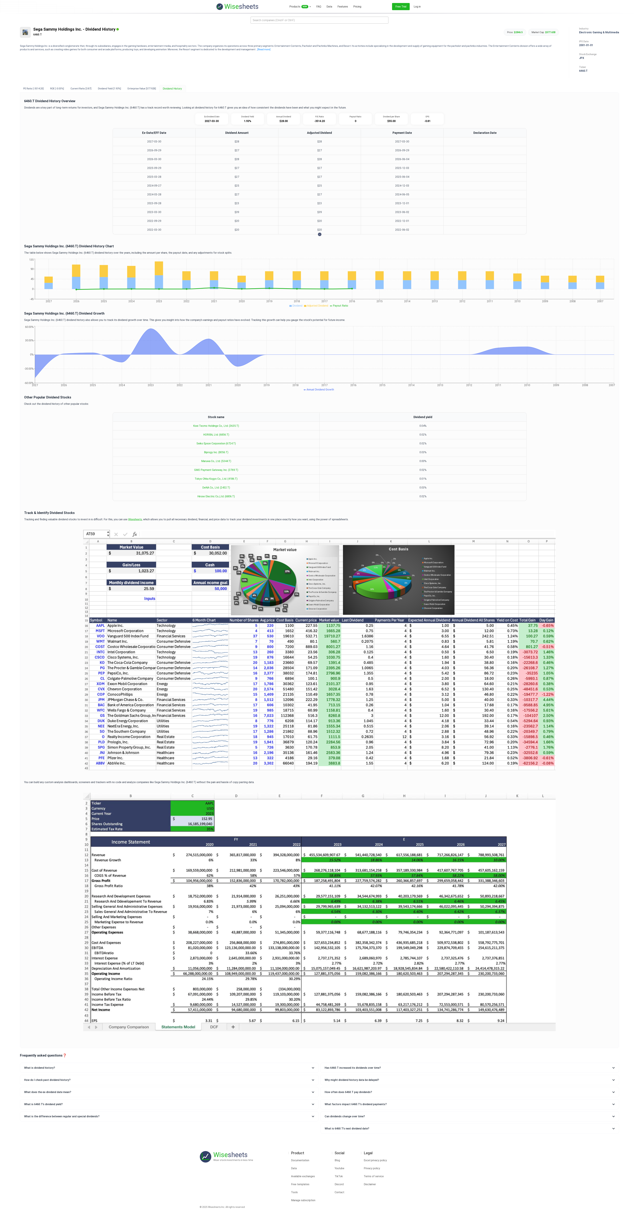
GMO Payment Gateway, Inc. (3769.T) (216, 470)
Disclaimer (370, 1184)
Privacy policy (372, 1168)
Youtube (339, 1168)
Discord (339, 1184)
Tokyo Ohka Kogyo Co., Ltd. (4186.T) (216, 478)
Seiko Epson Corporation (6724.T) (216, 443)
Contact (339, 1192)
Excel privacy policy (375, 1160)
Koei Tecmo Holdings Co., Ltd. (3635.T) (216, 425)
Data (294, 1168)
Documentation (300, 1160)
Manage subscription (303, 1200)
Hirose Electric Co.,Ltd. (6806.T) (216, 496)
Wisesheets (135, 519)
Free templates (300, 1184)
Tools (294, 1192)
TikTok (339, 1176)
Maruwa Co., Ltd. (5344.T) (216, 461)
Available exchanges (303, 1176)
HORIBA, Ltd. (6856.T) (216, 434)
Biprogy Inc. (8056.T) (216, 452)
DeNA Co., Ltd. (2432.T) (216, 487)
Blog (337, 1160)
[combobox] (319, 20)
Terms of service (374, 1176)
